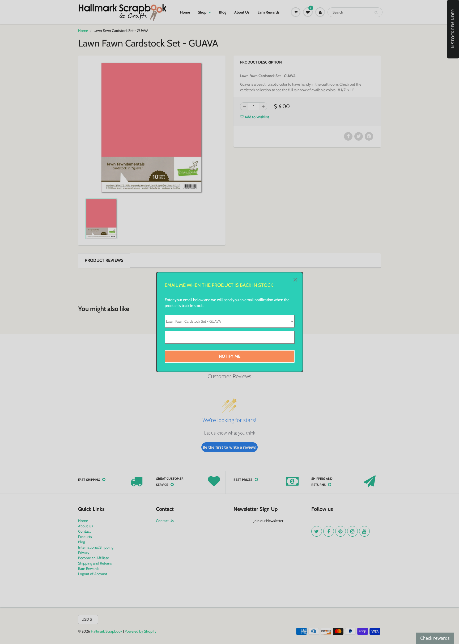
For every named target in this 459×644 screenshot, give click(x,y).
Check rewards (435, 638)
